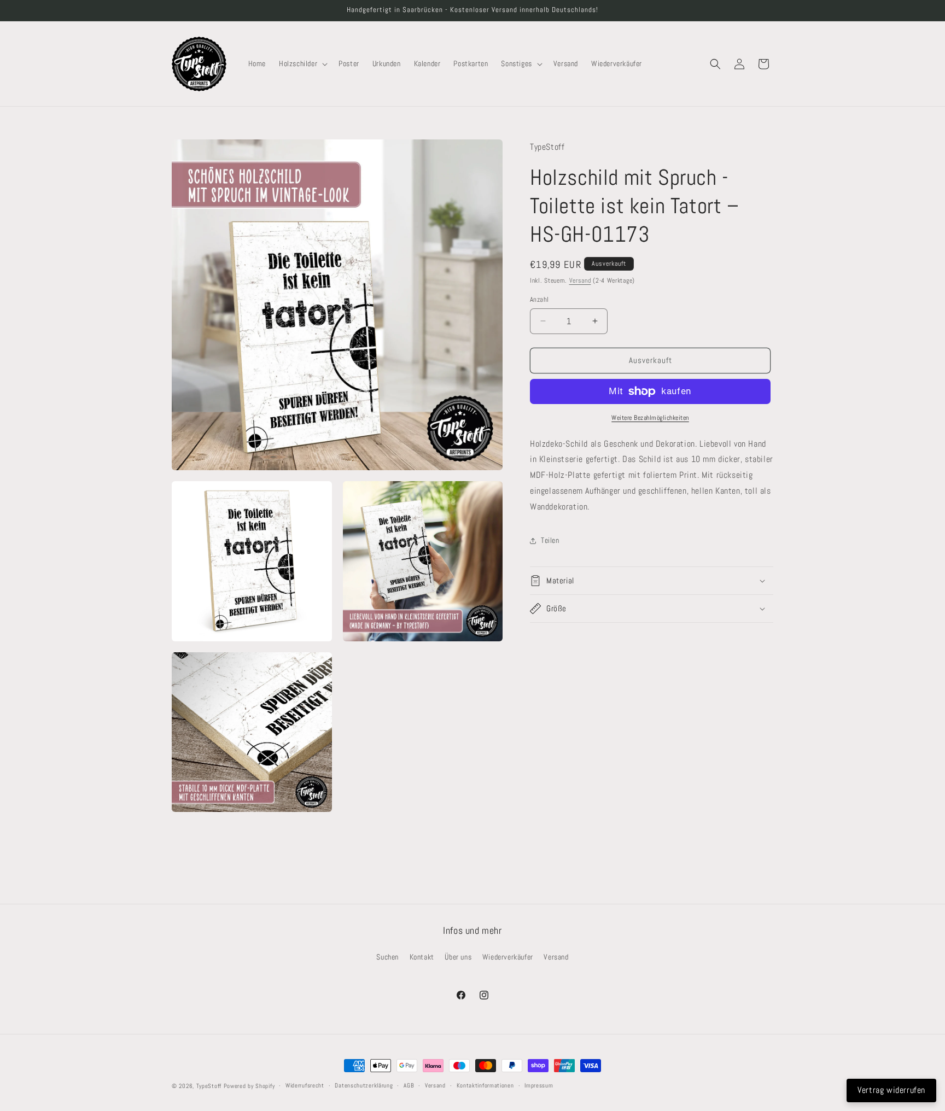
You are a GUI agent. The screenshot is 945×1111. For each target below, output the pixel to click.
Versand (580, 280)
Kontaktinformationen (485, 1085)
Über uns (458, 957)
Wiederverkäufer (507, 957)
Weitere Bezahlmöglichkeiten (650, 417)
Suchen (387, 957)
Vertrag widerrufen (891, 1090)
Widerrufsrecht (304, 1085)
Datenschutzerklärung (364, 1085)
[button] (302, 63)
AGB (409, 1085)
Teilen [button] (550, 540)
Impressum (538, 1085)
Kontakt (422, 957)
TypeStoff (208, 1086)
